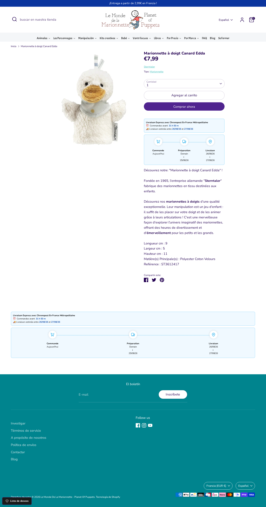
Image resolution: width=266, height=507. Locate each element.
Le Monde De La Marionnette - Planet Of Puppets (68, 497)
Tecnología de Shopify (108, 497)
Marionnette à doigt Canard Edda (39, 46)
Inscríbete (173, 394)
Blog (14, 459)
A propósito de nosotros (28, 437)
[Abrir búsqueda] (14, 19)
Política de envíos (23, 445)
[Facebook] (138, 425)
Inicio (13, 46)
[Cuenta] (242, 19)
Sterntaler (149, 66)
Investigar (18, 423)
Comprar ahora (184, 106)
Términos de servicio (26, 430)
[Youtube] (150, 425)
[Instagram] (144, 425)
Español (224, 20)
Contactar (18, 452)
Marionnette (156, 71)
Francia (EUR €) (216, 486)
